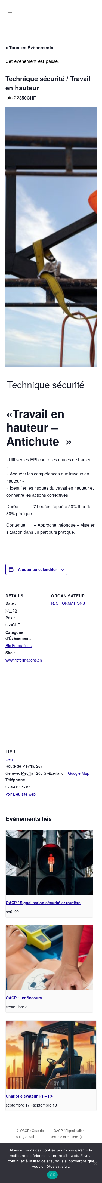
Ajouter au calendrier (37, 569)
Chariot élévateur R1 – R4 (29, 1096)
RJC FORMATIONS (68, 603)
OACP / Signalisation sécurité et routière (43, 902)
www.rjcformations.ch (23, 660)
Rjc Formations (18, 645)
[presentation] (49, 862)
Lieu (9, 759)
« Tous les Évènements (29, 47)
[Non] (95, 1163)
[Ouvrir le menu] (10, 11)
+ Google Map (77, 773)
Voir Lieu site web (20, 794)
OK (52, 1175)
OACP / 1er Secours (24, 997)
